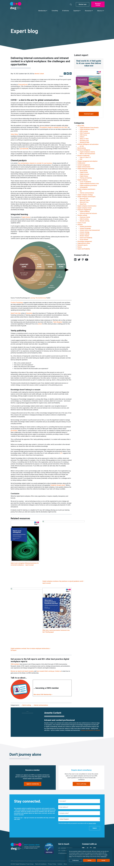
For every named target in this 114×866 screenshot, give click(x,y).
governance (14, 430)
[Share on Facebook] (65, 74)
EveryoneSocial (22, 84)
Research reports (82, 245)
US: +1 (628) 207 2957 (64, 850)
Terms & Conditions (40, 864)
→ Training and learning (84, 178)
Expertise (76, 10)
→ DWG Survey (82, 135)
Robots (79, 247)
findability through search (58, 485)
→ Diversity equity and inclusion (87, 213)
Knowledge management (84, 241)
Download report (88, 114)
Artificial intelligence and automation (87, 144)
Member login (82, 4)
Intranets (80, 224)
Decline (89, 860)
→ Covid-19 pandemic (84, 181)
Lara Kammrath (24, 148)
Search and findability (83, 249)
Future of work (81, 223)
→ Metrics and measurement (86, 153)
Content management (83, 165)
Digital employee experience (85, 168)
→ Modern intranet (83, 236)
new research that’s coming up (45, 671)
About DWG (80, 125)
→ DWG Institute (82, 131)
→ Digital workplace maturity (86, 152)
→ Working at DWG (83, 142)
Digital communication (83, 167)
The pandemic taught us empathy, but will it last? (53, 127)
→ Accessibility (82, 170)
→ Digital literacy (82, 176)
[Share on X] (67, 74)
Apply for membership (33, 784)
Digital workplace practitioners (86, 189)
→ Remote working (83, 221)
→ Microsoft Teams (83, 200)
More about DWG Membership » (43, 694)
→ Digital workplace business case (88, 183)
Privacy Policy (52, 864)
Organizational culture (83, 243)
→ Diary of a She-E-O (84, 157)
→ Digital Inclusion (83, 174)
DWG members (15, 664)
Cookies (60, 864)
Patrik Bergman (57, 322)
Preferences (75, 860)
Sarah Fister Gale (16, 313)
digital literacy (26, 217)
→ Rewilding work (83, 140)
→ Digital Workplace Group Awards (88, 127)
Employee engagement (84, 209)
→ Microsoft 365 (82, 198)
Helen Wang (14, 134)
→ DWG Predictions (83, 133)
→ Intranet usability (83, 234)
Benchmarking (81, 148)
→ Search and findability (84, 237)
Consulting (55, 10)
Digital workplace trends (84, 208)
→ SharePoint (81, 204)
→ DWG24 (80, 137)
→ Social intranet (82, 239)
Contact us (58, 671)
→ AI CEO (80, 146)
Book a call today (81, 784)
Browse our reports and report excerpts (22, 671)
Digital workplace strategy (85, 195)
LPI (61, 453)
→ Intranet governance (84, 226)
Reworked (29, 313)
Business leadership (83, 155)
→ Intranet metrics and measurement (88, 230)
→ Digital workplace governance (87, 185)
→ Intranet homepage (84, 228)
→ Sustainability (82, 187)
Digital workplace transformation (86, 206)
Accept (103, 860)
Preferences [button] (103, 856)
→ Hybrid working (25, 705)
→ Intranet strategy (83, 232)
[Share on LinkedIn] (70, 74)
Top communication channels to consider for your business (35, 163)
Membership (42, 10)
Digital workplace (82, 180)
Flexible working (82, 215)
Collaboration (81, 163)
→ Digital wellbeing (83, 211)
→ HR (79, 191)
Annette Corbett (39, 73)
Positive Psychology (17, 302)
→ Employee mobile (83, 217)
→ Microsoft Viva (82, 202)
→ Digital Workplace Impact (85, 129)
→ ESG (79, 159)
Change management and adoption (87, 161)
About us (100, 10)
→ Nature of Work (83, 139)
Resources (88, 10)
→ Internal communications (39, 705)
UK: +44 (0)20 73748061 (65, 848)
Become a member (98, 4)
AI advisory (65, 10)
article (40, 324)
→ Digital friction (82, 172)
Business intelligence (83, 150)
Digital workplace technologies (86, 196)
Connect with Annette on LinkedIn (90, 730)
